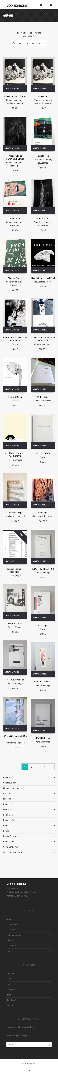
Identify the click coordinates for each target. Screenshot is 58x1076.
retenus (9, 1005)
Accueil (9, 919)
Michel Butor (42, 397)
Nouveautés (19, 103)
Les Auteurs (11, 945)
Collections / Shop (14, 935)
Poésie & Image (15, 460)
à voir (8, 984)
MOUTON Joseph (15, 512)
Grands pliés (15, 285)
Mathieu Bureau (15, 278)
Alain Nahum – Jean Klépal (43, 278)
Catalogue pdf (15, 575)
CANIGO (6, 777)
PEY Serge (43, 512)
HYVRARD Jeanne (42, 738)
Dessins (9, 103)
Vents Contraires (43, 742)
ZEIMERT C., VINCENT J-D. (42, 569)
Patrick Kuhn (42, 218)
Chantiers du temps (15, 100)
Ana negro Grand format (15, 96)
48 (31, 36)
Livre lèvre (39, 400)
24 (28, 36)
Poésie (15, 344)
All (35, 36)
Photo (48, 282)
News (8, 995)
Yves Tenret (15, 218)
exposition (11, 989)
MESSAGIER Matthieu (15, 680)
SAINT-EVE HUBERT (43, 681)
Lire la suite (10, 561)
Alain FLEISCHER (43, 453)
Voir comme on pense (15, 743)
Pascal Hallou (43, 156)
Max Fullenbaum (15, 397)
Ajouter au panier (12, 88)
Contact (9, 951)
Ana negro (42, 96)
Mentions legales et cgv (16, 1035)
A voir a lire (11, 929)
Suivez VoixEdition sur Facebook (20, 1027)
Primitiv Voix (20, 516)
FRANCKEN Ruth (15, 623)
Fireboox (7, 799)
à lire (8, 979)
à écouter (10, 973)
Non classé (8, 815)
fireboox (10, 940)
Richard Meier (12, 924)
